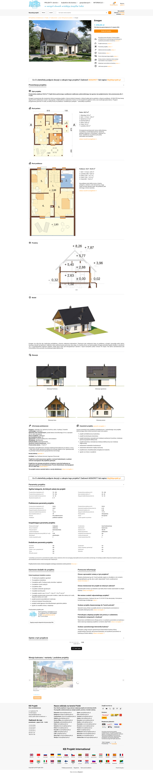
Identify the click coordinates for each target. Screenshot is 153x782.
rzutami (51, 12)
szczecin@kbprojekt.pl (88, 726)
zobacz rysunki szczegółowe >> (88, 139)
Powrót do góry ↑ (120, 767)
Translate (114, 743)
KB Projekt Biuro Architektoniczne (36, 17)
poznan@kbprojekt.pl (86, 716)
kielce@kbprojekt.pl (63, 728)
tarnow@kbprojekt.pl (86, 728)
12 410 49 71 (32, 729)
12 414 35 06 (32, 725)
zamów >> (110, 43)
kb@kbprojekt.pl (114, 80)
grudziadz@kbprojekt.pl (66, 722)
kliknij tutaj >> (74, 563)
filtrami (43, 12)
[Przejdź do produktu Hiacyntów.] (53, 674)
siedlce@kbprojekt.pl (86, 722)
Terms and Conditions (86, 767)
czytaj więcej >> (44, 466)
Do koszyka (37, 697)
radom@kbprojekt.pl (86, 718)
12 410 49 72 (32, 730)
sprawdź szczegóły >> (99, 426)
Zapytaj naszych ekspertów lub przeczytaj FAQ (41, 622)
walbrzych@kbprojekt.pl (89, 731)
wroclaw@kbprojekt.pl (88, 735)
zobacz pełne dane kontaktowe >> (38, 716)
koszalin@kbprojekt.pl (65, 729)
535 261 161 (32, 732)
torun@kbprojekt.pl (85, 729)
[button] (52, 3)
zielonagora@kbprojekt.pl (91, 737)
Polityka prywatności (67, 767)
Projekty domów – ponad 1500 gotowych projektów (61, 17)
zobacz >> (110, 46)
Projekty (46, 17)
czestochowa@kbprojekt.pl (68, 716)
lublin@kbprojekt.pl (62, 731)
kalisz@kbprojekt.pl (63, 724)
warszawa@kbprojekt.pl (89, 733)
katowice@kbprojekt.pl (65, 726)
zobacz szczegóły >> (67, 469)
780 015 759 (32, 734)
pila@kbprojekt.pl (84, 714)
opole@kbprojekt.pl (85, 712)
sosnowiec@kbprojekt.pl (89, 724)
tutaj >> (95, 600)
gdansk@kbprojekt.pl (63, 718)
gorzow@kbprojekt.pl (67, 720)
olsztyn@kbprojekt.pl (63, 737)
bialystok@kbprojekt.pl (65, 712)
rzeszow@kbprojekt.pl (88, 720)
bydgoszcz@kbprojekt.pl (66, 714)
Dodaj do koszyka (106, 31)
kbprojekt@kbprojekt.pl (48, 615)
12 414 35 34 (32, 727)
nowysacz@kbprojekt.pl (66, 735)
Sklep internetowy (76, 772)
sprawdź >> (117, 40)
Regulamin (76, 767)
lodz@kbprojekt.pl (61, 733)
